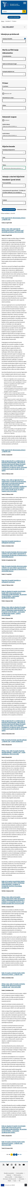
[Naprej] (19, 1154)
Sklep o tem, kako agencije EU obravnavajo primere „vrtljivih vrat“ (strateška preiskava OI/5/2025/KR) (13, 230)
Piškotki (9, 1180)
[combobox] (14, 59)
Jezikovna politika (8, 1177)
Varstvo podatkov (20, 1173)
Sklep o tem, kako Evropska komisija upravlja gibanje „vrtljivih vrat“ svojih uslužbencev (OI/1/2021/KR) (13, 752)
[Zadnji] (21, 1154)
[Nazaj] (9, 1154)
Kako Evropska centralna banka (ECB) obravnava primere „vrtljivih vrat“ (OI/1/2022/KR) (13, 1143)
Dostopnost (8, 1175)
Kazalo (15, 1180)
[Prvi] (7, 1154)
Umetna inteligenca (19, 1177)
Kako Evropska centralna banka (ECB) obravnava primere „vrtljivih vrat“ (13, 973)
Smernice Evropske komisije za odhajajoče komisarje (11, 541)
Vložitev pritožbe (14, 17)
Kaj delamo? (8, 27)
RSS (19, 1180)
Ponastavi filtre (21, 209)
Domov (2, 21)
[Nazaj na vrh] (26, 1185)
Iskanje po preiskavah (9, 209)
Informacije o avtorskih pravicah (9, 1179)
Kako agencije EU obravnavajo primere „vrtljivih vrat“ (13, 218)
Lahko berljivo (21, 1179)
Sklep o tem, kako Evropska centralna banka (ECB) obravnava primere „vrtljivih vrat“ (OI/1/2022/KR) (13, 985)
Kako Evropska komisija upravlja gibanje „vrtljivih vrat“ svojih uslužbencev (14, 740)
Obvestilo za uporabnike (9, 1173)
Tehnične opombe (17, 1175)
